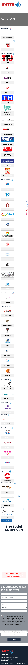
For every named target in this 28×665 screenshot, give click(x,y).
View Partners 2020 (6, 520)
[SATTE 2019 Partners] (7, 33)
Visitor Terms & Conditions (15, 615)
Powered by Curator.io (21, 580)
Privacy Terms (5, 617)
